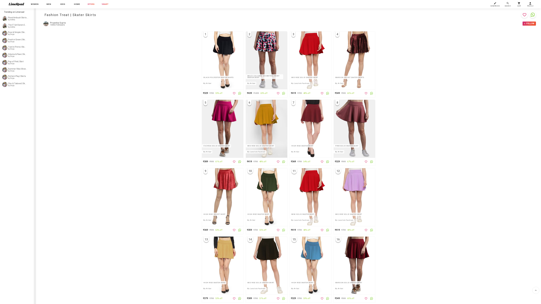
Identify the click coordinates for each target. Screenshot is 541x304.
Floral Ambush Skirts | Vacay (18, 17)
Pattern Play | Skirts (17, 76)
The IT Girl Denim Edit (17, 25)
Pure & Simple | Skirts (17, 32)
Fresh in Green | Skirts (17, 39)
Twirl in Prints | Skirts (17, 47)
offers (91, 4)
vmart (105, 4)
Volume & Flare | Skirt (17, 54)
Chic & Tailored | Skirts (17, 83)
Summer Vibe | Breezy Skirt (18, 69)
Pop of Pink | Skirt (16, 61)
